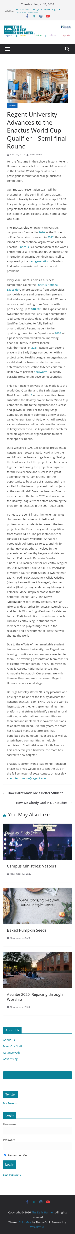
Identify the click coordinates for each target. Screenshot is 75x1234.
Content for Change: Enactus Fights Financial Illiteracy (37, 12)
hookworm (40, 372)
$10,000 (36, 309)
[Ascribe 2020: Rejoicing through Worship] (37, 955)
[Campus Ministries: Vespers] (37, 826)
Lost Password (12, 1174)
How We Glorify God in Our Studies (41, 803)
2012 (51, 237)
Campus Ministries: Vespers (31, 866)
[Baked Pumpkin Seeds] (37, 890)
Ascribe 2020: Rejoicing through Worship (35, 997)
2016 (58, 333)
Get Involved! (11, 1052)
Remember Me (17, 1155)
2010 (42, 232)
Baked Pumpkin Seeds (27, 930)
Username (9, 1124)
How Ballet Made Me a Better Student (35, 793)
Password (9, 1140)
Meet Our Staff (12, 1046)
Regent (12, 105)
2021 (34, 347)
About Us (9, 1040)
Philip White (35, 154)
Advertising (10, 1059)
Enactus (24, 247)
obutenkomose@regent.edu (28, 778)
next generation (39, 261)
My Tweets (10, 1103)
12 (30, 395)
